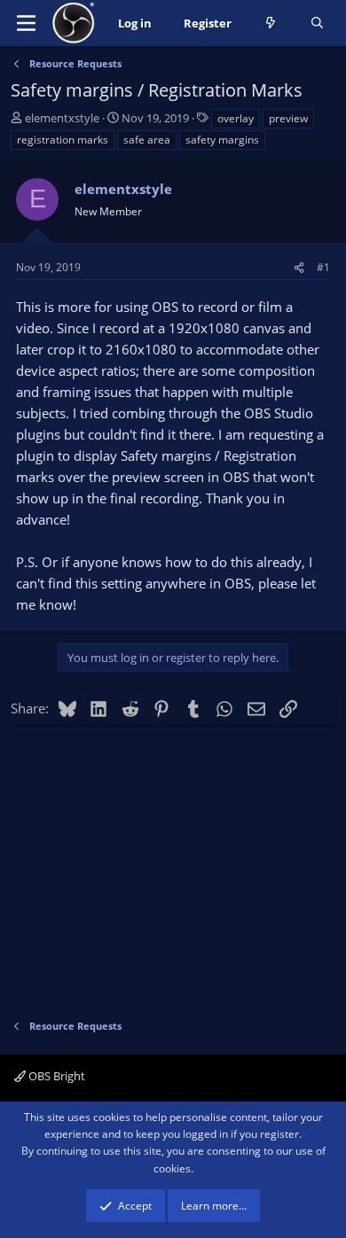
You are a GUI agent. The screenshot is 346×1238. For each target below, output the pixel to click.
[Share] (299, 267)
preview (288, 118)
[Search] (317, 23)
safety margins (222, 139)
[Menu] (26, 23)
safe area (146, 139)
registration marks (62, 139)
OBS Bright (55, 1076)
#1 (323, 267)
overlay (235, 118)
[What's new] (271, 23)
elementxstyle (62, 118)
